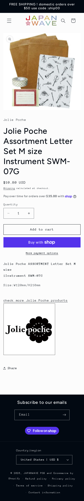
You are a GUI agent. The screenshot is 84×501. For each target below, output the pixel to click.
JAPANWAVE (31, 473)
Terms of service (29, 485)
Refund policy (36, 478)
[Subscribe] (64, 415)
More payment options (42, 253)
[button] (9, 21)
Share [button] (12, 368)
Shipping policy (60, 485)
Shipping (9, 188)
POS (42, 473)
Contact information (44, 492)
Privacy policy (63, 478)
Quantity (10, 204)
